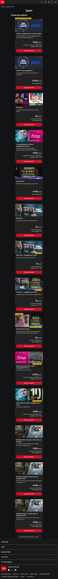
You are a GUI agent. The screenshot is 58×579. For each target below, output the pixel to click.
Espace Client (52, 2)
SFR (3, 568)
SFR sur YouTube (15, 570)
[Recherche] (42, 2)
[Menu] (56, 2)
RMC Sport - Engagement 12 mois (26, 255)
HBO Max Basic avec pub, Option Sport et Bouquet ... (29, 440)
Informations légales (6, 574)
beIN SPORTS (20, 181)
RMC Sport (19, 218)
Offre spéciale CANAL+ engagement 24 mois (28, 403)
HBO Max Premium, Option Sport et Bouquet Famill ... (27, 514)
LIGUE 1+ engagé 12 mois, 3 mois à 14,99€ (28, 34)
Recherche (42, 2)
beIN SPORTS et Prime (23, 329)
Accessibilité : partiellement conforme (9, 576)
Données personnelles (44, 574)
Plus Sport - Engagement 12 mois (26, 292)
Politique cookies (24, 574)
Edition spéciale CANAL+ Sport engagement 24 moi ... (25, 367)
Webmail (49, 2)
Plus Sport (19, 107)
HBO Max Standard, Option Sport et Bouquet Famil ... (27, 477)
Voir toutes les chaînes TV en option (29, 537)
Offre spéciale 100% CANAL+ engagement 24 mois (25, 145)
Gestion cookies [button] (33, 574)
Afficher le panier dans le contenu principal (45, 2)
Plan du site (15, 574)
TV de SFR (8, 6)
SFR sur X (12, 570)
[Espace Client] (52, 2)
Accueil (3, 6)
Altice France (30, 576)
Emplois (22, 576)
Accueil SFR (2, 2)
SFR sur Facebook (9, 570)
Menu (56, 2)
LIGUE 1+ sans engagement (24, 70)
